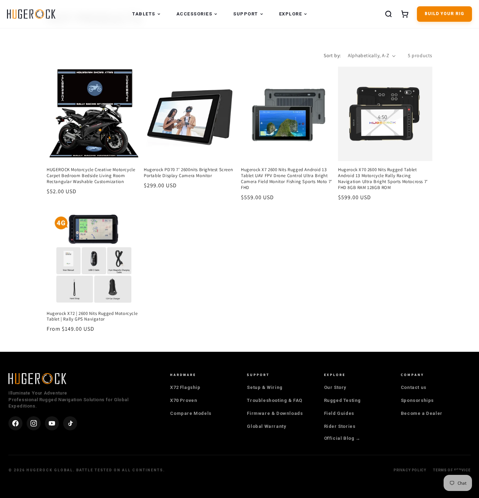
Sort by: (332, 55)
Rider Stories (340, 426)
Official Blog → (342, 438)
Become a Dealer (422, 413)
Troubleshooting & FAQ (274, 400)
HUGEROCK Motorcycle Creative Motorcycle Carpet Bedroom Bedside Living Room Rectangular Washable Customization (91, 175)
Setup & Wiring (264, 387)
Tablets (143, 13)
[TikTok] (70, 423)
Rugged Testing (342, 400)
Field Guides (339, 413)
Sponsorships (417, 400)
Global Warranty (266, 426)
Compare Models (190, 413)
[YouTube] (52, 423)
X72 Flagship (185, 387)
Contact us (413, 387)
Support (245, 13)
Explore (290, 13)
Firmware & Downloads (275, 413)
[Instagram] (34, 423)
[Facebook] (15, 423)
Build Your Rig (444, 13)
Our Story (335, 387)
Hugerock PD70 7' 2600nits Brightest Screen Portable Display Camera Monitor (188, 173)
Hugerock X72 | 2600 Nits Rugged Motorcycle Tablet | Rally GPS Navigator (92, 316)
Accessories (194, 13)
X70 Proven (183, 400)
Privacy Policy (409, 470)
